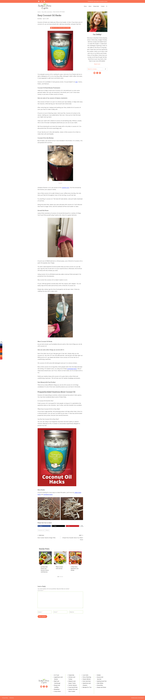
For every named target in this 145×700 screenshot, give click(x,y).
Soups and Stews (101, 687)
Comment (41, 590)
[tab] (60, 576)
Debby (40, 18)
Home (85, 6)
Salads (99, 675)
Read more (97, 64)
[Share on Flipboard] (1, 358)
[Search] (105, 69)
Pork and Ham (87, 681)
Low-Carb (85, 675)
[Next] (80, 563)
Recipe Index (96, 6)
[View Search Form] (106, 6)
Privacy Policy (5, 697)
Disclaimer (12, 697)
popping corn (65, 187)
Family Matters (72, 685)
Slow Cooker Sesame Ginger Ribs (46, 536)
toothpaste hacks (72, 368)
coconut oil (41, 530)
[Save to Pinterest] (1, 349)
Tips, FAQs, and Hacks (47, 11)
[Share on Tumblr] (1, 354)
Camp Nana (57, 691)
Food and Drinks (73, 687)
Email (56, 612)
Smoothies (100, 685)
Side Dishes (100, 683)
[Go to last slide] (41, 563)
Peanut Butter (87, 679)
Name (40, 612)
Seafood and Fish (101, 681)
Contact (102, 6)
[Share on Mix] (1, 356)
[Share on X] (1, 347)
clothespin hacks (47, 494)
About (90, 6)
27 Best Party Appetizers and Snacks (74, 568)
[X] (41, 1)
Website (72, 612)
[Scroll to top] (142, 695)
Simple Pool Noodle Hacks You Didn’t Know (72, 537)
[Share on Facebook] (1, 345)
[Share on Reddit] (1, 351)
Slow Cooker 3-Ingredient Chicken (100, 1)
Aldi (76, 82)
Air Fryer (56, 675)
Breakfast (57, 689)
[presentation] (45, 557)
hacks (47, 530)
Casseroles (71, 675)
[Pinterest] (44, 1)
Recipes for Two (87, 687)
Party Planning (87, 677)
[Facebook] (39, 1)
